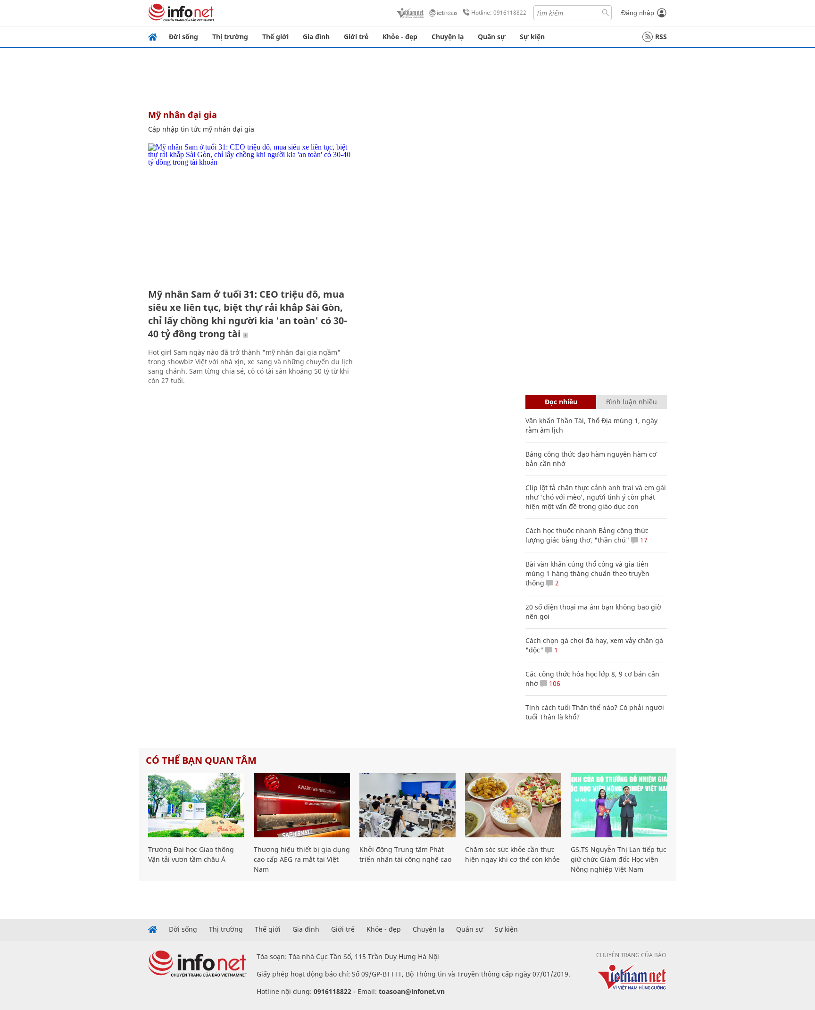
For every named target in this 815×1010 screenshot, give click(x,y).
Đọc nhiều (561, 401)
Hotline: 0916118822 (498, 12)
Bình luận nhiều (631, 401)
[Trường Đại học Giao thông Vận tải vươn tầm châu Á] (196, 805)
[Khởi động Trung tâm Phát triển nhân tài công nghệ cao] (407, 805)
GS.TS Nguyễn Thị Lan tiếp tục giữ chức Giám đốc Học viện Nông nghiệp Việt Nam (618, 859)
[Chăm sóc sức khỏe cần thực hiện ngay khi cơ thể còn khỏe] (513, 805)
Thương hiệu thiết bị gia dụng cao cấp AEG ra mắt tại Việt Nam (302, 859)
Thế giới (275, 36)
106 (553, 683)
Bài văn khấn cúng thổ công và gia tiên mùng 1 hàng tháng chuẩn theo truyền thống (587, 573)
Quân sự (492, 36)
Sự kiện (532, 36)
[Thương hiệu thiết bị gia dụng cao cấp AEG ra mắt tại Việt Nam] (302, 805)
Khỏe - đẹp (400, 36)
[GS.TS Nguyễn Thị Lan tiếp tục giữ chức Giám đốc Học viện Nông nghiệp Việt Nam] (619, 805)
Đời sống (183, 36)
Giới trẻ (356, 36)
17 (643, 539)
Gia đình (316, 36)
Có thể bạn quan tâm (201, 760)
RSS (661, 36)
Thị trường (230, 36)
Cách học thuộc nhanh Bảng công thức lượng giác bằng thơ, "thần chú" (587, 535)
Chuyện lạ (448, 36)
